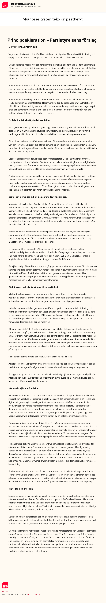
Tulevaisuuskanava (23, 3)
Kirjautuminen (33, 595)
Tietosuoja (7, 592)
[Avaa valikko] (101, 5)
